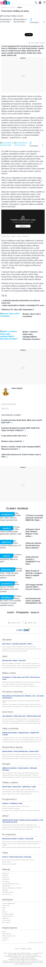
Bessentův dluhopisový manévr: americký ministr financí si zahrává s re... (22, 758)
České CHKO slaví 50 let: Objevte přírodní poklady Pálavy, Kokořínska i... (22, 841)
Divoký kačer (17, 787)
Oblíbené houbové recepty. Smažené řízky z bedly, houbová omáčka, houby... (21, 701)
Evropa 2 (4, 940)
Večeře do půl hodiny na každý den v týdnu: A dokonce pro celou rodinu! (21, 777)
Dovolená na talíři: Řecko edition (11, 808)
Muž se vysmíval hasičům (9, 864)
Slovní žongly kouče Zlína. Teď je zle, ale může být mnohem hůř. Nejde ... (22, 665)
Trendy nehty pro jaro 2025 (20, 677)
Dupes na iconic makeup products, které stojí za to (16, 806)
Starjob (4, 931)
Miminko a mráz (30, 696)
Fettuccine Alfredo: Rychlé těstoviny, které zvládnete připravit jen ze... (21, 773)
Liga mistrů (22, 660)
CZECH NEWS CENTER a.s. (25, 953)
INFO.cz (30, 644)
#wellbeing (13, 803)
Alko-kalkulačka (7, 716)
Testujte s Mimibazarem (8, 903)
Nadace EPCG (34, 751)
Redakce (24, 949)
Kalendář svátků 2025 (19, 644)
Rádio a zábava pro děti (8, 936)
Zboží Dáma (5, 879)
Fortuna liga (27, 857)
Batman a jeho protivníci (11, 441)
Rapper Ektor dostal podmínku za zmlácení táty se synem (18, 859)
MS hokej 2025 (7, 660)
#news (20, 803)
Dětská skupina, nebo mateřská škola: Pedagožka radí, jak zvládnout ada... (22, 706)
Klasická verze (15, 623)
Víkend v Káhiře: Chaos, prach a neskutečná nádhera (16, 793)
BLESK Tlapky (7, 787)
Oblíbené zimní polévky (9, 768)
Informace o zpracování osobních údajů (13, 961)
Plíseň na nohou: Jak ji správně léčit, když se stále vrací (17, 829)
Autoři (10, 612)
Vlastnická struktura (8, 962)
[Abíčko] (5, 4)
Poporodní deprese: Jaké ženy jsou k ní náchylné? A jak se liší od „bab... (22, 827)
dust (3, 408)
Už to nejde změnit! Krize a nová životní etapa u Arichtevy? (18, 684)
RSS (29, 949)
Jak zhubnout (6, 677)
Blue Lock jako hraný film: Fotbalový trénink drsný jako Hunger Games (21, 847)
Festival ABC (29, 839)
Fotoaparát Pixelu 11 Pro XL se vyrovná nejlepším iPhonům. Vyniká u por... (22, 737)
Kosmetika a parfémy (8, 914)
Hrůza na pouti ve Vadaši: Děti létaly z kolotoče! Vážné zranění (19, 646)
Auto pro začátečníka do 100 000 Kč (12, 888)
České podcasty (6, 933)
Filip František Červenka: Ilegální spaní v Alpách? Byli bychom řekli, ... (21, 791)
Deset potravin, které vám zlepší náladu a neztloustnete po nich (19, 825)
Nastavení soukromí (36, 961)
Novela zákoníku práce (21, 751)
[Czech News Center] (27, 629)
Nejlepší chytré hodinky (10, 733)
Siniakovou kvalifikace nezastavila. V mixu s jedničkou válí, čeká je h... (21, 663)
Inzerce (35, 612)
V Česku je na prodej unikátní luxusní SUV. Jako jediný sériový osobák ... (22, 723)
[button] (44, 2)
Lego (3, 909)
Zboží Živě (5, 875)
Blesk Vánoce (6, 644)
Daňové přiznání (7, 751)
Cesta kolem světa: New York (13, 436)
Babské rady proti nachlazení (29, 820)
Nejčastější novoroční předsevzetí (13, 696)
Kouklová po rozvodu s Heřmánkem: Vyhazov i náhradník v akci (19, 686)
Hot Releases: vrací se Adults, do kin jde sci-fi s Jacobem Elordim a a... (21, 810)
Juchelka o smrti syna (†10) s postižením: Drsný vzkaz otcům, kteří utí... (22, 649)
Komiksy (21, 839)
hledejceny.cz (6, 873)
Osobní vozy (5, 877)
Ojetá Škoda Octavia (8, 892)
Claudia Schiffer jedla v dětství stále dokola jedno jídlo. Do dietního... (20, 775)
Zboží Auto (5, 890)
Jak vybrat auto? (6, 894)
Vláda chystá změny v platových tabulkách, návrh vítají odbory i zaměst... (22, 756)
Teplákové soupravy (7, 916)
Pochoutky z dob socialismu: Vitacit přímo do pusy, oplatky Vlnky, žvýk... (22, 704)
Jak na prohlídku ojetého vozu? (10, 883)
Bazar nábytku (6, 922)
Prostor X (5, 857)
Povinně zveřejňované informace (23, 964)
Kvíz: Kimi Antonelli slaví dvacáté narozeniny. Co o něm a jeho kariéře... (21, 719)
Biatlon (15, 660)
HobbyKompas (6, 886)
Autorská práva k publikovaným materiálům (23, 958)
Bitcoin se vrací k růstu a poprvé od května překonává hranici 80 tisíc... (21, 754)
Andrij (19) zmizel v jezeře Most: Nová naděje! (14, 651)
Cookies (28, 961)
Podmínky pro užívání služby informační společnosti (22, 959)
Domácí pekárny (23, 768)
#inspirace (5, 803)
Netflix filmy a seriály (29, 787)
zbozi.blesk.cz (6, 881)
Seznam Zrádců (6, 862)
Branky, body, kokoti (16, 857)
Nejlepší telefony (24, 733)
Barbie (4, 907)
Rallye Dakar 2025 (20, 716)
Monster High (5, 905)
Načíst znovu (23, 226)
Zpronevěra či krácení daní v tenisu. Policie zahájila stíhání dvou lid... (21, 667)
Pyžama (4, 912)
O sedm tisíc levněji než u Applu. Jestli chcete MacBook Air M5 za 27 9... (21, 741)
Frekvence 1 (5, 938)
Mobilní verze (32, 623)
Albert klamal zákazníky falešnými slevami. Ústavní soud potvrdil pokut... (22, 682)
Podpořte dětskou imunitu (10, 820)
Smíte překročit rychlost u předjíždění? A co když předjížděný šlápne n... (21, 721)
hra (7, 408)
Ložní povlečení (6, 920)
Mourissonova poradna (9, 839)
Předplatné (22, 612)
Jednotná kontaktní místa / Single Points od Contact (29, 962)
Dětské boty (5, 918)
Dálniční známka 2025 (34, 716)
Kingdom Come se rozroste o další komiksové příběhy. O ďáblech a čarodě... (20, 844)
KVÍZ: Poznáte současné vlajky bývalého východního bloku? (18, 789)
